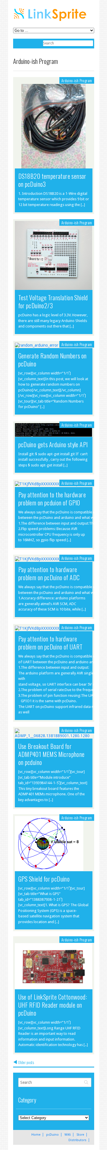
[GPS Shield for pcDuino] (49, 868)
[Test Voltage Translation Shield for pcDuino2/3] (53, 287)
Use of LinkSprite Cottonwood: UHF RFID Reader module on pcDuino (52, 1004)
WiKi (67, 1135)
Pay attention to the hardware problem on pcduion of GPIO (52, 498)
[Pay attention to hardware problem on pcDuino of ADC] (48, 559)
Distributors (77, 1140)
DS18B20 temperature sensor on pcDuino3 (52, 180)
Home (36, 1135)
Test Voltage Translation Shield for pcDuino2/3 (53, 301)
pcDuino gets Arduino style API (53, 444)
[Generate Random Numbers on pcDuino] (36, 345)
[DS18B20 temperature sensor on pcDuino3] (53, 127)
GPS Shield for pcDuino (44, 878)
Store (80, 1135)
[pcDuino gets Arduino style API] (53, 433)
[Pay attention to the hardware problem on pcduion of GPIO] (48, 484)
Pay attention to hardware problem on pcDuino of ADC (49, 573)
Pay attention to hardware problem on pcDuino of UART (50, 642)
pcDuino (52, 1135)
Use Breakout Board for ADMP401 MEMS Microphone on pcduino (51, 754)
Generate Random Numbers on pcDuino (52, 359)
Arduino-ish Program (76, 80)
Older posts (26, 1062)
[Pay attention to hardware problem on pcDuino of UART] (48, 628)
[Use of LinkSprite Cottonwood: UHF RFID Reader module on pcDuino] (53, 967)
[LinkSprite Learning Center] (50, 21)
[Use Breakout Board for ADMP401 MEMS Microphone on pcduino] (53, 735)
